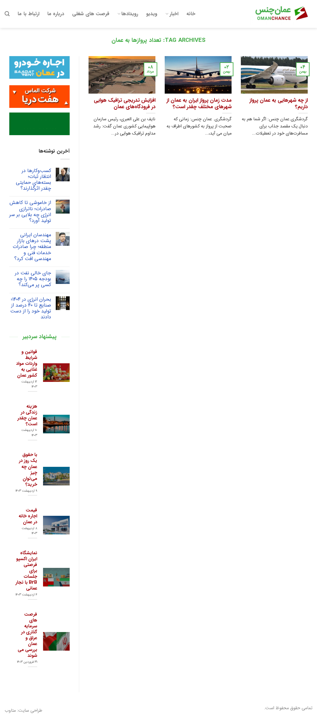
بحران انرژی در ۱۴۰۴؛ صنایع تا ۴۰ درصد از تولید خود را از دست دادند (30, 308)
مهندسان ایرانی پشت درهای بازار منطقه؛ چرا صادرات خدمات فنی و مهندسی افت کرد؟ (32, 247)
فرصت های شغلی (90, 14)
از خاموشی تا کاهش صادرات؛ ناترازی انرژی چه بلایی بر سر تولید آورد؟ (30, 211)
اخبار (174, 14)
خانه (190, 14)
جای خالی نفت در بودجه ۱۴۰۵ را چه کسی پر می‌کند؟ (33, 279)
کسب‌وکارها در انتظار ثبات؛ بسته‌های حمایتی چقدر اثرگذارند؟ (33, 180)
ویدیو (151, 14)
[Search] (7, 14)
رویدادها (129, 14)
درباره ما (55, 14)
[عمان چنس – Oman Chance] (281, 14)
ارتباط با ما (28, 14)
